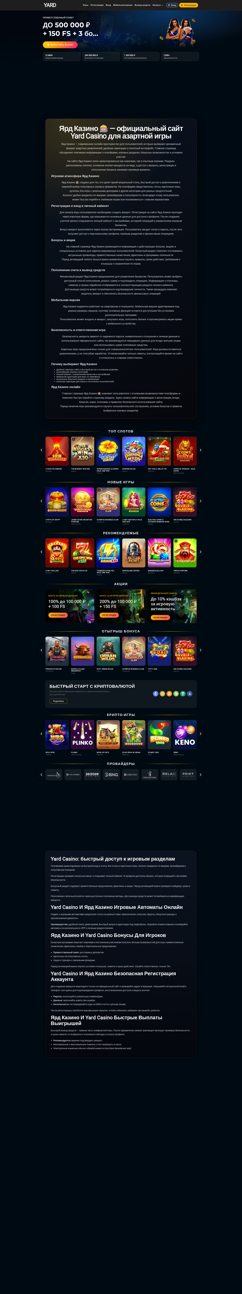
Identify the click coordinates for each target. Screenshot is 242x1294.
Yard (50, 5)
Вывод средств (142, 5)
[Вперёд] (200, 450)
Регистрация (97, 5)
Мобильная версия (122, 5)
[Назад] (41, 450)
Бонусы (157, 5)
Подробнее (58, 701)
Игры (85, 5)
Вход (108, 5)
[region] (121, 455)
